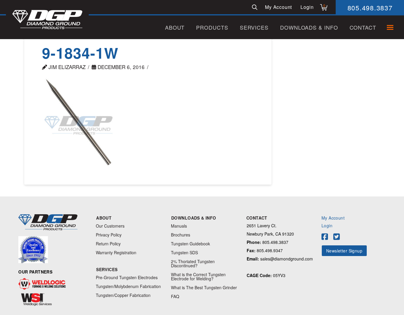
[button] (255, 7)
